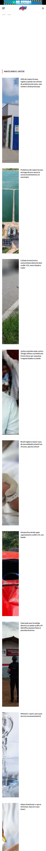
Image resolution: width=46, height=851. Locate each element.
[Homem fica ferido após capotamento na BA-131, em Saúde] (10, 573)
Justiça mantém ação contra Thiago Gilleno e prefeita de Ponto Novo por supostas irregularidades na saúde (32, 355)
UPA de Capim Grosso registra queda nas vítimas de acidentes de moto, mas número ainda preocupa (31, 83)
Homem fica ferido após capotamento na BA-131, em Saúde (32, 534)
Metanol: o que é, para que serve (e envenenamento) (31, 715)
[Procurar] (43, 8)
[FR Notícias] (23, 8)
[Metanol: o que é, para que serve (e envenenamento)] (10, 754)
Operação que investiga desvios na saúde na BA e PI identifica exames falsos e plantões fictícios (32, 627)
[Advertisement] (23, 42)
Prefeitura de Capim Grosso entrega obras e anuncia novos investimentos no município (32, 173)
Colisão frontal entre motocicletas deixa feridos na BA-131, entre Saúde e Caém (31, 264)
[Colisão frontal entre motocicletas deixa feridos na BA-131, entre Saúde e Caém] (10, 301)
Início (3, 14)
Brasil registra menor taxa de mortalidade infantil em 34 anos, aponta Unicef (31, 444)
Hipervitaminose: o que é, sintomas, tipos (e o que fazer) (31, 806)
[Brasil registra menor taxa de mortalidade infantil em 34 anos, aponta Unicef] (10, 482)
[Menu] (3, 8)
